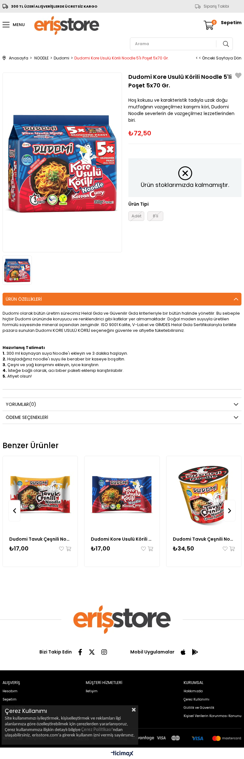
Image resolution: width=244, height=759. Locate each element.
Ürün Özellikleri (24, 299)
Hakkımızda (193, 691)
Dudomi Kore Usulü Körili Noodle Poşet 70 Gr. (122, 539)
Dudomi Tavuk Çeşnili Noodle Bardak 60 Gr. (204, 539)
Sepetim (10, 699)
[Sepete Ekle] (68, 548)
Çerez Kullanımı (196, 699)
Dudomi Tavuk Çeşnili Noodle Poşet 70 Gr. (40, 539)
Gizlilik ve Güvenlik (199, 707)
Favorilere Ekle (62, 548)
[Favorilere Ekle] (238, 76)
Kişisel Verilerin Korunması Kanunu (212, 716)
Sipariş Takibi (216, 6)
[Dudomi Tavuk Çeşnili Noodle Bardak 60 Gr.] (203, 493)
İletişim (92, 691)
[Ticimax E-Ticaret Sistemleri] (122, 754)
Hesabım (10, 691)
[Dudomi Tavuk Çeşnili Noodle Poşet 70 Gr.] (40, 493)
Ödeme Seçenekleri (27, 417)
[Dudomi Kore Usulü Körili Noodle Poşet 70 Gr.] (122, 493)
